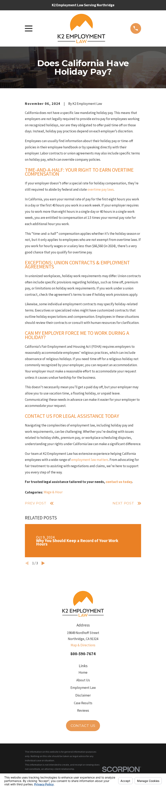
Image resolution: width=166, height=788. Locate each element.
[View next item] (43, 563)
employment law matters (89, 459)
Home (83, 672)
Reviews (83, 710)
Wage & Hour (53, 492)
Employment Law (83, 687)
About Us (83, 680)
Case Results (83, 703)
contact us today (119, 482)
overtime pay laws (100, 189)
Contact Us (83, 726)
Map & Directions (83, 645)
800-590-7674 (83, 653)
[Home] (81, 28)
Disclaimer (83, 695)
